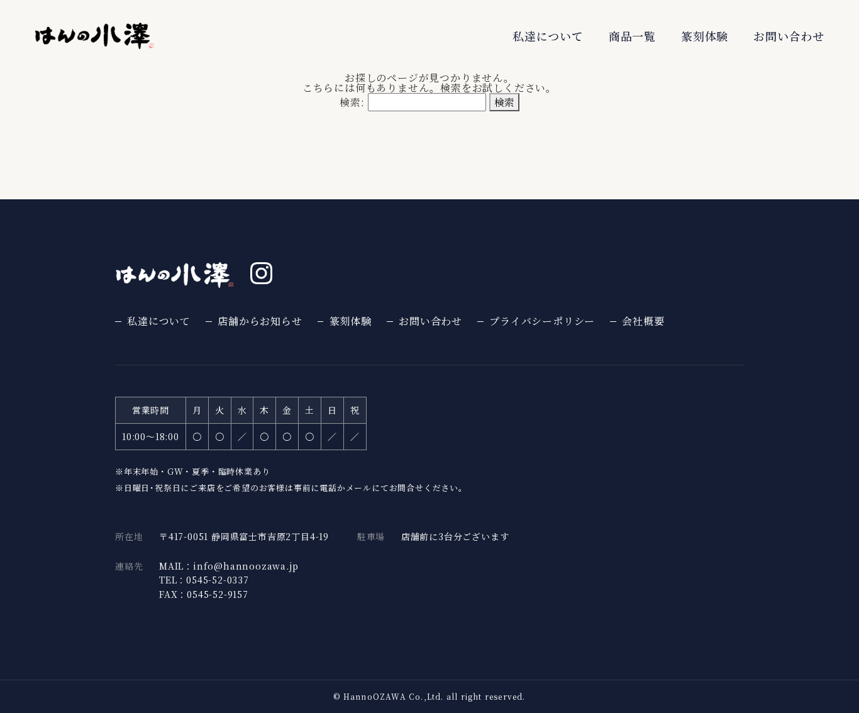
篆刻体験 (704, 36)
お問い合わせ (788, 36)
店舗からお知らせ (260, 321)
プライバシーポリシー (542, 321)
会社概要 (643, 321)
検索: (352, 102)
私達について (548, 36)
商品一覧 (632, 36)
